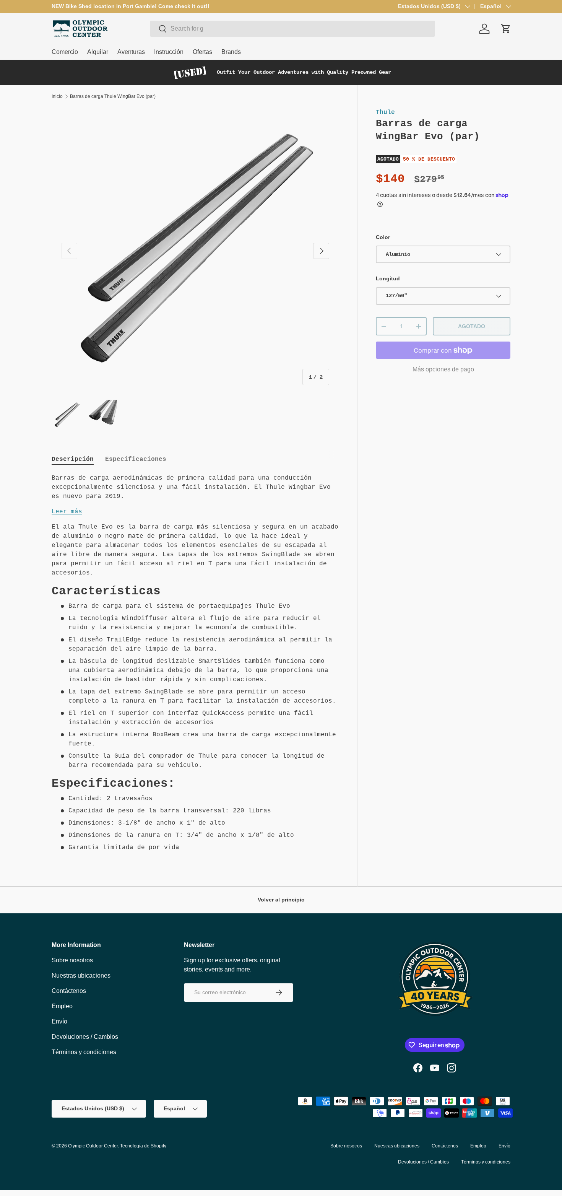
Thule (385, 112)
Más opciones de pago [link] (443, 369)
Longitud (388, 278)
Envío (59, 1021)
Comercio (65, 52)
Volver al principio (281, 900)
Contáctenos (69, 991)
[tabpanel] (195, 663)
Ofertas (202, 52)
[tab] (73, 459)
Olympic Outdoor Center (93, 1146)
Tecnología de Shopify (143, 1146)
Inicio (57, 96)
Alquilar (97, 52)
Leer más (67, 511)
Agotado (471, 326)
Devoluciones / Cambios (85, 1036)
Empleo (62, 1006)
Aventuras (131, 52)
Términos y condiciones (84, 1052)
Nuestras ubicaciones (81, 975)
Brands (231, 52)
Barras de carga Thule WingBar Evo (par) (113, 96)
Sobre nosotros (72, 960)
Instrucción (169, 52)
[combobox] (292, 29)
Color (383, 237)
